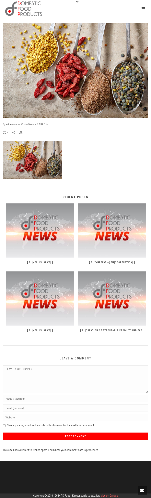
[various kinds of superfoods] (75, 70)
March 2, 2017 (37, 124)
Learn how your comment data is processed (73, 450)
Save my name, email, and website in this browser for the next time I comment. (51, 425)
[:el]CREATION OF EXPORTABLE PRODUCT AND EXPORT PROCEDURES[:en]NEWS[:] (113, 330)
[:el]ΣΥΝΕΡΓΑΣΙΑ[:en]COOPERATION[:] (112, 262)
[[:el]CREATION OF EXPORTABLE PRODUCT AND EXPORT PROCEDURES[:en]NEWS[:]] (112, 298)
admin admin (13, 124)
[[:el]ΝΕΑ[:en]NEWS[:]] (40, 230)
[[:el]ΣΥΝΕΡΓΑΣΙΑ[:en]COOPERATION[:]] (112, 230)
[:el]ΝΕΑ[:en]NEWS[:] (40, 262)
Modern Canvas (109, 495)
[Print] (22, 132)
